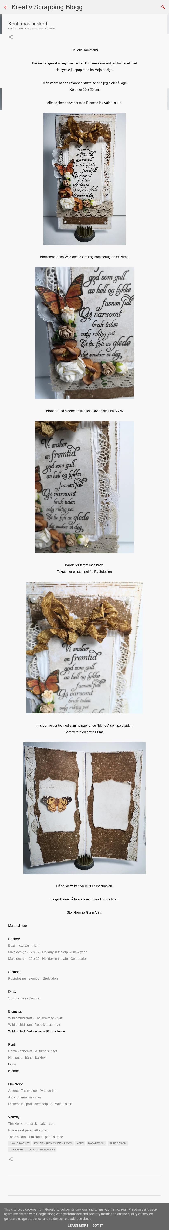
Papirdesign (117, 1143)
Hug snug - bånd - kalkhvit (27, 1057)
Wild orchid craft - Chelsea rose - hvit (35, 1018)
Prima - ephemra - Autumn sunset (32, 1051)
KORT (80, 1143)
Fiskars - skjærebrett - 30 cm (28, 1130)
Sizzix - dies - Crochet (24, 998)
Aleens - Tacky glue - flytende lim (32, 1090)
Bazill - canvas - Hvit (23, 945)
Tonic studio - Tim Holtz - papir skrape (35, 1137)
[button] (10, 37)
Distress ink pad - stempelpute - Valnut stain (40, 1104)
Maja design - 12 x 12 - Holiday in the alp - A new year (47, 952)
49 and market (19, 1143)
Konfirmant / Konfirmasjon (53, 1143)
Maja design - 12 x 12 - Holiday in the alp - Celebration (48, 958)
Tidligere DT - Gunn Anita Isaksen (32, 1149)
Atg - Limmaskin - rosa (24, 1097)
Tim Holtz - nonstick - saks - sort (31, 1123)
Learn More (78, 1226)
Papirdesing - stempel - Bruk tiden (33, 978)
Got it (97, 1226)
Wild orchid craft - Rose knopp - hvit (34, 1024)
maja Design (96, 1143)
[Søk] (88, 7)
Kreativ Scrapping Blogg (47, 7)
